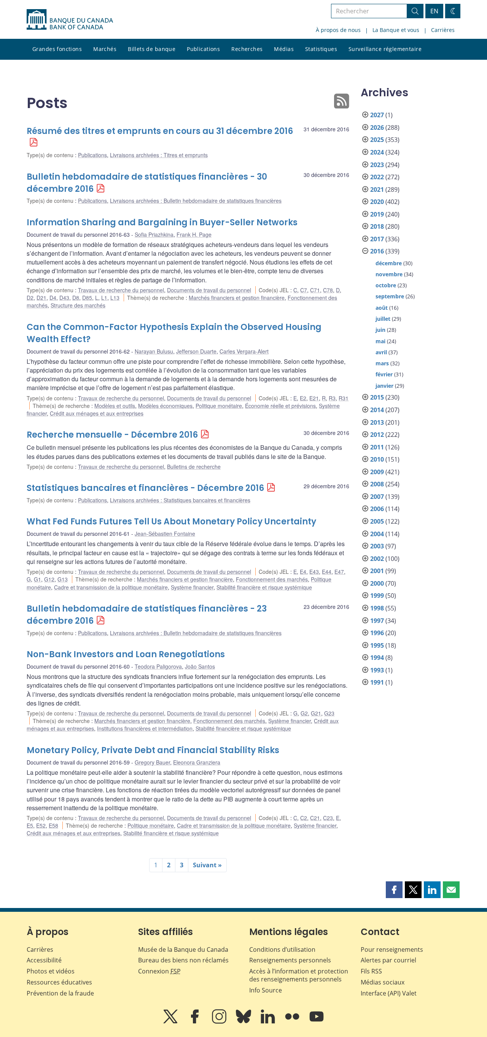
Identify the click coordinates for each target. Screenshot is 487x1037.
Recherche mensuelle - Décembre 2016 (112, 435)
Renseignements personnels (290, 960)
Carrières (443, 29)
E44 (326, 571)
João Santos (200, 666)
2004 (377, 534)
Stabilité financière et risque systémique (264, 587)
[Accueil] (70, 19)
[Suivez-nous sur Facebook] (195, 1022)
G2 (304, 713)
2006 (377, 509)
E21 (314, 398)
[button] (394, 889)
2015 (377, 397)
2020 (377, 202)
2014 (377, 410)
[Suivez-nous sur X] (171, 1022)
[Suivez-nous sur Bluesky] (244, 1022)
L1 (104, 297)
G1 (37, 579)
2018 (377, 226)
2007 (377, 496)
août (382, 307)
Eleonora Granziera (196, 762)
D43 (64, 297)
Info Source (265, 990)
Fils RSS (371, 971)
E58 (53, 825)
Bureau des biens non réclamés (183, 960)
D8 (75, 297)
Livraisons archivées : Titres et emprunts (159, 155)
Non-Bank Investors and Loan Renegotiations (126, 654)
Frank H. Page (194, 234)
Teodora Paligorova (158, 666)
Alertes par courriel (388, 960)
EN (434, 11)
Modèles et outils (114, 405)
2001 (377, 571)
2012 (377, 434)
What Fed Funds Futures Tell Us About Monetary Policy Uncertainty (171, 521)
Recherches (247, 49)
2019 (377, 214)
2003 (377, 546)
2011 (377, 447)
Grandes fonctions (57, 49)
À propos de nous (338, 29)
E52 (41, 825)
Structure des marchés (78, 305)
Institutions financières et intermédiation (145, 728)
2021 (377, 189)
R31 (344, 398)
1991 (377, 682)
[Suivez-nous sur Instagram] (220, 1022)
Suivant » (207, 865)
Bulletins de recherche (194, 466)
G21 (316, 713)
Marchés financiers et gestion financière (237, 297)
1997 (377, 620)
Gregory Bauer (152, 762)
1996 (377, 633)
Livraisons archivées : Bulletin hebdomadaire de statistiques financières (196, 200)
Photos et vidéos (51, 971)
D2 (30, 297)
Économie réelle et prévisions (280, 405)
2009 (377, 472)
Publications (203, 49)
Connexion (159, 971)
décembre (389, 263)
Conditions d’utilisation (282, 949)
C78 (328, 290)
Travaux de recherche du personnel (121, 290)
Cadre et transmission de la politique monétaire (111, 587)
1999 (377, 595)
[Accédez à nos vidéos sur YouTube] (316, 1022)
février (384, 374)
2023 (377, 165)
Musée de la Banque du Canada (183, 949)
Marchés (104, 49)
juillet (383, 318)
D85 (87, 297)
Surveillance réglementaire (385, 49)
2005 (377, 521)
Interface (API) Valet (389, 993)
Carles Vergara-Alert (244, 351)
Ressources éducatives (59, 982)
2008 (377, 484)
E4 (303, 571)
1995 (377, 645)
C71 (315, 290)
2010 (377, 459)
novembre (389, 274)
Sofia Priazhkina (154, 234)
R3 (332, 398)
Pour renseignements (392, 949)
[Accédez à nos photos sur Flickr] (293, 1022)
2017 (377, 239)
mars (382, 363)
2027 (377, 115)
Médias (284, 49)
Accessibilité (44, 960)
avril (381, 352)
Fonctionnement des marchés (272, 579)
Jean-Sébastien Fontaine (165, 533)
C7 (303, 290)
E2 (303, 398)
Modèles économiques (165, 405)
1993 (377, 670)
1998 (377, 608)
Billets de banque (151, 49)
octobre (386, 285)
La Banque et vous (395, 29)
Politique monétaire (219, 405)
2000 (377, 583)
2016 (377, 251)
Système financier (192, 587)
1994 (377, 657)
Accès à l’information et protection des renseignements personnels (298, 975)
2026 (377, 127)
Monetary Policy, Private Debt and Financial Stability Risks (153, 750)
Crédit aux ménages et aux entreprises (96, 413)
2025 (377, 139)
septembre (390, 296)
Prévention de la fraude (60, 993)
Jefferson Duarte (196, 351)
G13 (62, 579)
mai (380, 341)
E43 (314, 571)
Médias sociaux (382, 982)
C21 (315, 818)
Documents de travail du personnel (209, 290)
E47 (339, 571)
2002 (377, 558)
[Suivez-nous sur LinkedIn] (268, 1022)
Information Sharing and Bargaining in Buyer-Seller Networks (162, 222)
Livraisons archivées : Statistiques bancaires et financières (180, 500)
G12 (49, 579)
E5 (30, 825)
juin (380, 329)
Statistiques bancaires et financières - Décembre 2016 (145, 488)
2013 (377, 422)
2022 (377, 177)
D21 (41, 297)
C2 (303, 818)
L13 (114, 297)
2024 (377, 152)
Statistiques (321, 49)
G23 (329, 713)
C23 (328, 818)
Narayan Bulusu (154, 351)
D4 (52, 297)
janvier (384, 385)
